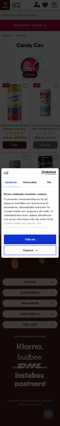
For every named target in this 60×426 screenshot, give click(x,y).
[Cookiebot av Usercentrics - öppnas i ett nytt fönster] (42, 173)
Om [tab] (49, 182)
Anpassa (28, 250)
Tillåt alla (30, 239)
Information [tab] (30, 182)
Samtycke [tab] (11, 182)
